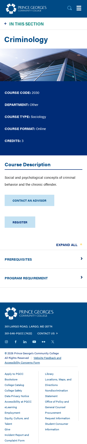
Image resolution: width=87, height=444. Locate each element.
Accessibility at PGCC (18, 401)
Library (49, 374)
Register (20, 222)
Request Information (57, 418)
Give (7, 429)
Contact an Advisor (29, 200)
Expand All (66, 244)
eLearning (11, 407)
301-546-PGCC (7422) (18, 333)
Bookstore (11, 379)
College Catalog (14, 385)
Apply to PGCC (14, 374)
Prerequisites (18, 259)
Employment (12, 412)
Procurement (53, 412)
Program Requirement (26, 277)
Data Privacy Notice (17, 396)
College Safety (13, 390)
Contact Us (46, 333)
